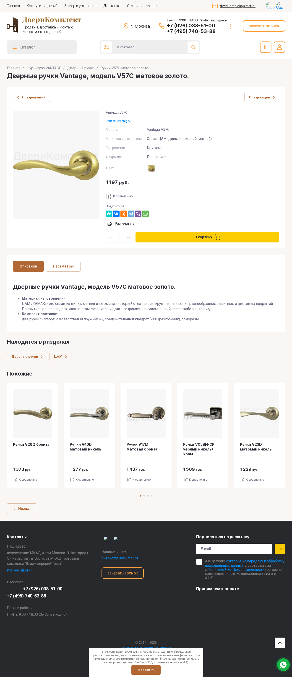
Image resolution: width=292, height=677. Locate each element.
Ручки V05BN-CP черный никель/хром (198, 449)
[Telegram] (131, 214)
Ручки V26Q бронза (31, 444)
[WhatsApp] (145, 214)
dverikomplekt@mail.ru (238, 6)
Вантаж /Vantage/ (118, 121)
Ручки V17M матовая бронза (142, 446)
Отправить (280, 549)
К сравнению (123, 196)
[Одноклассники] (123, 214)
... (165, 6)
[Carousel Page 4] (151, 496)
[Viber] (138, 214)
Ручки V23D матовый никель (256, 446)
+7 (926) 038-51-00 (191, 25)
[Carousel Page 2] (144, 496)
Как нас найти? (19, 570)
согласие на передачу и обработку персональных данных (244, 563)
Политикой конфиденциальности (236, 569)
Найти (193, 47)
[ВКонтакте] (116, 214)
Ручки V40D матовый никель (86, 446)
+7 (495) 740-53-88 (191, 31)
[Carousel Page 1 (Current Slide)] (140, 496)
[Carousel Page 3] (148, 496)
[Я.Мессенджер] (109, 214)
